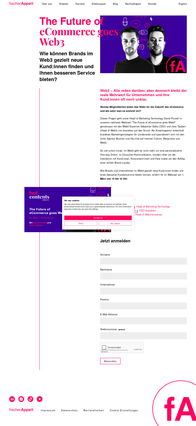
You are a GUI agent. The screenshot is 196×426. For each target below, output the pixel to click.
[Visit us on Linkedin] (12, 399)
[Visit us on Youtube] (39, 399)
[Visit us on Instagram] (21, 399)
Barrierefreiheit (94, 410)
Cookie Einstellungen (124, 410)
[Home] (21, 3)
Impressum (48, 410)
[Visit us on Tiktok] (30, 399)
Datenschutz (69, 410)
